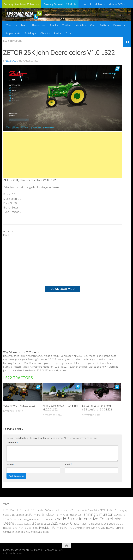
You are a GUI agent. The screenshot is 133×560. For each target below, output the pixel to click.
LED (33, 523)
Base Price (93, 510)
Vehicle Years (83, 527)
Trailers (66, 25)
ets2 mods (31, 532)
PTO (70, 527)
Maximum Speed (91, 523)
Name (10, 464)
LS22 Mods (12, 60)
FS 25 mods (36, 510)
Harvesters (38, 25)
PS (65, 527)
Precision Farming (51, 527)
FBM (120, 515)
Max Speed (108, 523)
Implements (13, 33)
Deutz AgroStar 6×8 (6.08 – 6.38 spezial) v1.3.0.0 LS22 (97, 407)
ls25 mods (75, 510)
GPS (59, 519)
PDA (36, 528)
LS (42, 524)
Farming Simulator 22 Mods (59, 4)
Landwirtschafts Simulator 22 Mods (21, 549)
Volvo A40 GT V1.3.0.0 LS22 (19, 405)
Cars (92, 25)
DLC (27, 514)
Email (68, 464)
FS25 (7, 519)
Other (69, 33)
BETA (102, 510)
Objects (45, 33)
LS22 (47, 523)
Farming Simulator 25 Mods (20, 4)
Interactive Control (96, 519)
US (74, 527)
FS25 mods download (56, 510)
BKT (115, 510)
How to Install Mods (93, 4)
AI (86, 510)
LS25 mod (23, 510)
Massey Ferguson (70, 523)
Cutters (104, 25)
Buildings (30, 33)
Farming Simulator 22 (68, 514)
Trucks (54, 25)
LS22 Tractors (12, 40)
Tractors (11, 25)
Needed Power (10, 527)
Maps (24, 25)
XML (111, 527)
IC (77, 519)
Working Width (99, 527)
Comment (12, 442)
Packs (57, 33)
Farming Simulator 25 (100, 514)
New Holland (25, 527)
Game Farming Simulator (42, 519)
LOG (39, 524)
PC (33, 527)
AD (83, 510)
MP (123, 524)
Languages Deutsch (23, 524)
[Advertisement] (62, 155)
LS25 (54, 523)
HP (66, 518)
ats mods (43, 532)
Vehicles (81, 25)
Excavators (120, 25)
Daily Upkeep (17, 514)
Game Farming (21, 519)
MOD (118, 523)
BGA (109, 510)
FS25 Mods (10, 510)
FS (124, 514)
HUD (72, 519)
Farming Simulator (42, 514)
